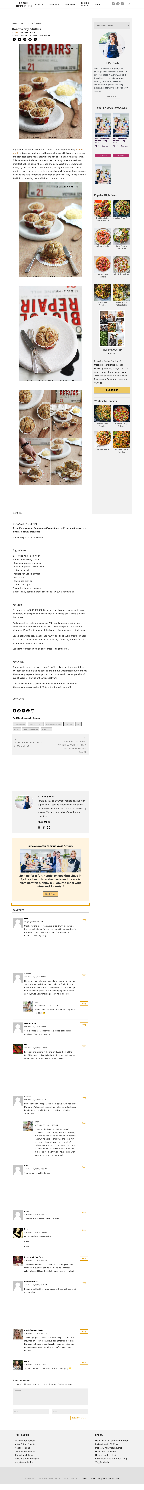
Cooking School (85, 4)
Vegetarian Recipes (30, 729)
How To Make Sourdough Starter (111, 1440)
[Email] (36, 39)
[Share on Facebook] (15, 39)
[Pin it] (25, 39)
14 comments (27, 32)
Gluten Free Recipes (25, 1451)
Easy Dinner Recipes (25, 1440)
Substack (70, 4)
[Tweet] (20, 39)
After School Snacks (25, 1444)
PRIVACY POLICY (111, 1479)
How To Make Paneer (106, 1451)
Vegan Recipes (22, 1448)
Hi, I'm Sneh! (46, 796)
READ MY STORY (112, 96)
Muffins (39, 23)
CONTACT (95, 1479)
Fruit (78, 724)
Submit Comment (79, 1418)
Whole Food (46, 729)
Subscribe (54, 4)
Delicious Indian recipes (27, 1458)
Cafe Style (69, 724)
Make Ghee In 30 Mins (106, 1444)
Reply (84, 920)
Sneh (17, 32)
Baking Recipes (27, 23)
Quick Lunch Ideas (24, 1455)
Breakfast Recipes (35, 724)
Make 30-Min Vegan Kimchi (109, 1448)
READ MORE (44, 822)
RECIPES (85, 1479)
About (98, 4)
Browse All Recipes (53, 724)
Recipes (39, 4)
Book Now (50, 894)
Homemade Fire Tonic (106, 1455)
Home (14, 23)
